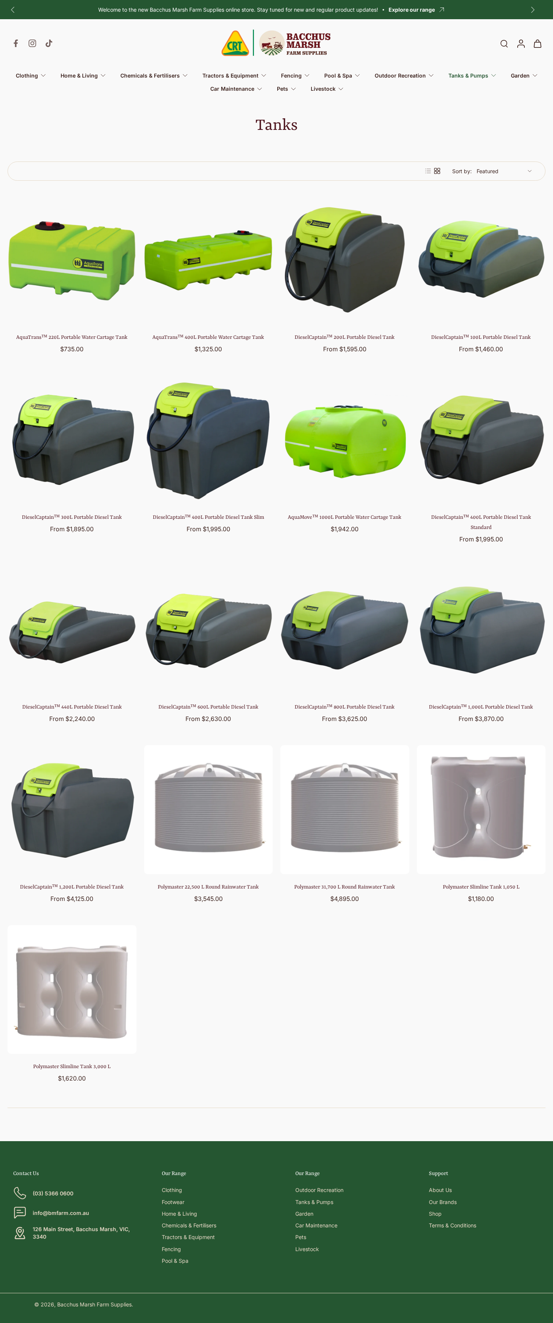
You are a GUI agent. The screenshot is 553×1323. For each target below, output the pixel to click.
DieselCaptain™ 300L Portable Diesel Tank (72, 517)
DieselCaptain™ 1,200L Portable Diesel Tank (72, 887)
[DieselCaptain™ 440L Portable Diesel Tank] (72, 630)
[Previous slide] (13, 10)
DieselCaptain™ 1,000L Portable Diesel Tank (481, 707)
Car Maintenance (316, 1225)
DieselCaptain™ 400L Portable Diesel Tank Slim (208, 517)
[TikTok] (49, 43)
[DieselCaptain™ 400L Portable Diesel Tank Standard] (481, 440)
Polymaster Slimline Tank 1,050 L (481, 887)
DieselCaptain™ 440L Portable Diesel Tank (72, 707)
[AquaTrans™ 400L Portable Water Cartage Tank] (208, 260)
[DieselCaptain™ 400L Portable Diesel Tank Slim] (208, 440)
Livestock (307, 1249)
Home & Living (179, 1213)
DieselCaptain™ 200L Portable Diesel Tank (345, 337)
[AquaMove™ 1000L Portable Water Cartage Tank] (344, 440)
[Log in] (520, 43)
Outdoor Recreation (319, 1190)
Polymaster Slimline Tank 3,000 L (72, 1067)
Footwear (173, 1202)
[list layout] (428, 171)
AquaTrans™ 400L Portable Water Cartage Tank (208, 337)
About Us (440, 1190)
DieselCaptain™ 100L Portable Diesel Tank (481, 337)
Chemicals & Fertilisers (189, 1225)
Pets (300, 1237)
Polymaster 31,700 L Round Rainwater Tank (344, 887)
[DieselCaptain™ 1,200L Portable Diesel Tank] (72, 809)
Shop (435, 1213)
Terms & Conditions (452, 1225)
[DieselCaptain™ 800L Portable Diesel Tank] (344, 630)
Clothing (172, 1190)
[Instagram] (32, 43)
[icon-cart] (537, 43)
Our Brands (443, 1202)
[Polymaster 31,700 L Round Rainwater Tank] (344, 809)
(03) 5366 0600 (53, 1193)
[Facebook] (16, 43)
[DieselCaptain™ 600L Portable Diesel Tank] (208, 630)
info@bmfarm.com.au (61, 1213)
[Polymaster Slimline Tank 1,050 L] (481, 809)
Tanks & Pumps (314, 1202)
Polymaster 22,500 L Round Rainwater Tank (208, 887)
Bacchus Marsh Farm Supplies (94, 1304)
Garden (304, 1213)
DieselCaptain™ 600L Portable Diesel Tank (208, 707)
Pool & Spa (175, 1260)
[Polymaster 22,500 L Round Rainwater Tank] (208, 809)
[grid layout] (437, 171)
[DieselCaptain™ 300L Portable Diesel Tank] (72, 440)
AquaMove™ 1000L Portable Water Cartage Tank (344, 517)
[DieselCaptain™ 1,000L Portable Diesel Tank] (481, 630)
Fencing (171, 1249)
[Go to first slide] (532, 10)
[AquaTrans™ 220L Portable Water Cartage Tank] (72, 260)
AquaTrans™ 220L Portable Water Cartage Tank (72, 337)
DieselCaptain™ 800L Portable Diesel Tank (345, 707)
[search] (504, 43)
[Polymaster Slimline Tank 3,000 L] (72, 989)
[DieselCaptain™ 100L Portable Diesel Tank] (481, 260)
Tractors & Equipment (188, 1237)
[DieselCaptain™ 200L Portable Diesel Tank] (344, 260)
